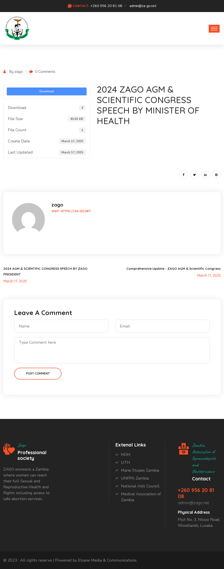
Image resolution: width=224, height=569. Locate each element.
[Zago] (17, 27)
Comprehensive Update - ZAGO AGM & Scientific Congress (173, 268)
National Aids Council (140, 486)
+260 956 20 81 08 (106, 6)
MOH (125, 454)
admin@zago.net (193, 502)
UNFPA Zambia (135, 478)
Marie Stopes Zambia (140, 470)
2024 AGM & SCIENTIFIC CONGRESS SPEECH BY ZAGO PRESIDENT (45, 271)
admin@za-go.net (143, 6)
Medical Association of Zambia (141, 496)
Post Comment (38, 373)
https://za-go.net (76, 211)
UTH (125, 462)
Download (47, 91)
